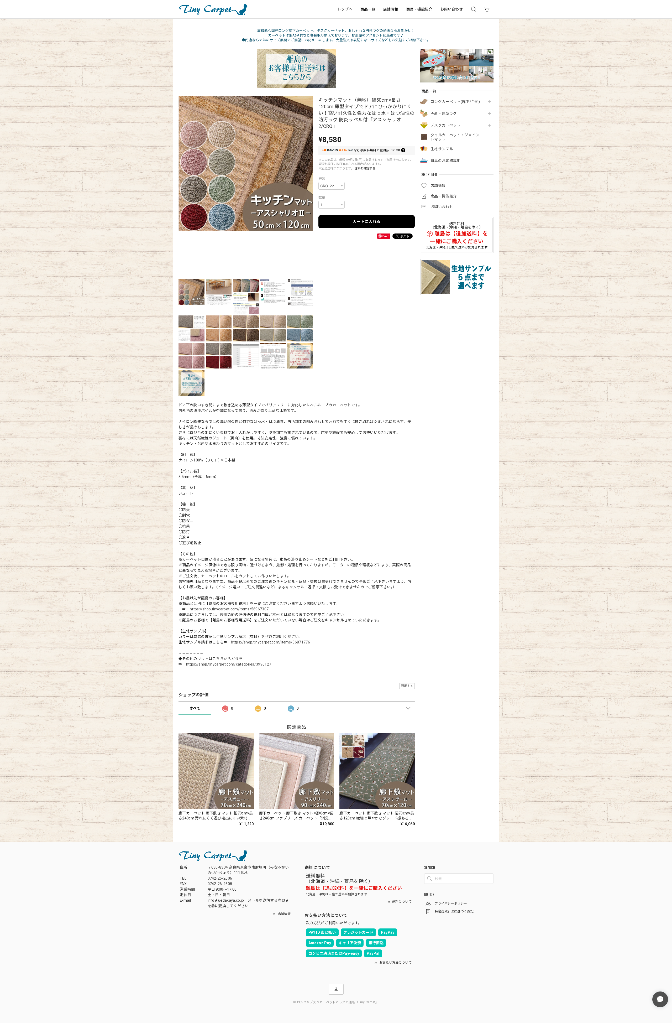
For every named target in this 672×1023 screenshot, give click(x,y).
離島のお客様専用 (445, 161)
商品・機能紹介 (419, 9)
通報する (407, 686)
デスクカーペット (445, 125)
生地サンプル (441, 149)
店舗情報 (390, 9)
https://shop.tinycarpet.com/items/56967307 (229, 609)
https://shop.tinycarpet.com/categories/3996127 (228, 664)
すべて (195, 708)
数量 (322, 197)
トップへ (344, 9)
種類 (322, 178)
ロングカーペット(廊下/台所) (455, 102)
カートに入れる (366, 221)
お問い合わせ (451, 9)
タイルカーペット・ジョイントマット (454, 137)
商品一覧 (367, 9)
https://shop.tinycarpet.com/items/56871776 (270, 642)
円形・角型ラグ (443, 113)
